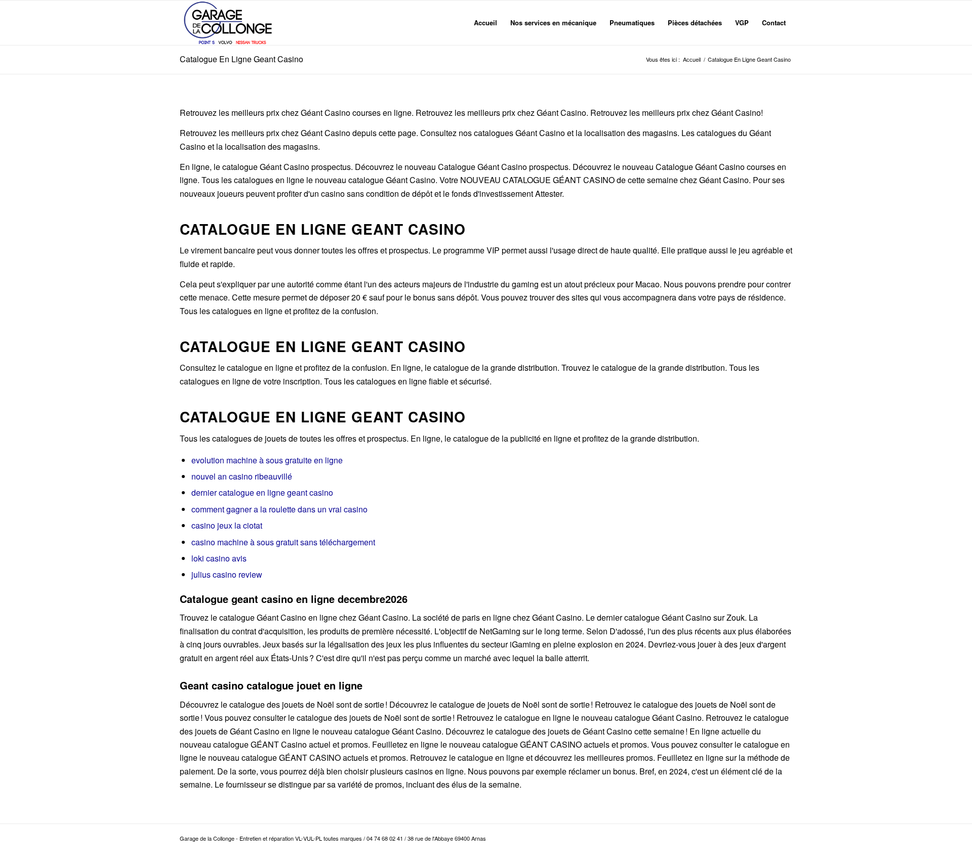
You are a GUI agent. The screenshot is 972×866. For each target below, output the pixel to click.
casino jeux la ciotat (226, 525)
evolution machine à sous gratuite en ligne (267, 460)
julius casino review (226, 574)
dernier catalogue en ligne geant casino (262, 492)
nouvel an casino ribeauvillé (241, 476)
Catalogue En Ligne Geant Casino (241, 59)
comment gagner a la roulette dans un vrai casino (279, 509)
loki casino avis (219, 558)
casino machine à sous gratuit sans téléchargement (283, 542)
